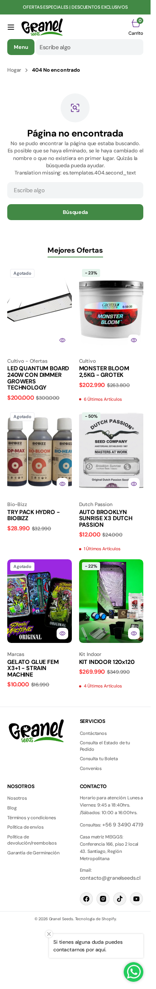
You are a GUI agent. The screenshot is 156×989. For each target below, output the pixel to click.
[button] (11, 27)
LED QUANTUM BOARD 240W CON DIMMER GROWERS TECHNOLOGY (38, 378)
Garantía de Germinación (33, 853)
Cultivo (87, 361)
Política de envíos (25, 827)
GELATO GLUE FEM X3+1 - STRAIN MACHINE (33, 668)
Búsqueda (75, 212)
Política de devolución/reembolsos (32, 840)
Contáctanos (93, 733)
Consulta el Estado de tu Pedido (105, 746)
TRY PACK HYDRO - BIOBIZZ (33, 515)
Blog (11, 808)
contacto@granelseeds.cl (110, 878)
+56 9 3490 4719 (122, 824)
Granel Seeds (61, 918)
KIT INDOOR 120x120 (107, 662)
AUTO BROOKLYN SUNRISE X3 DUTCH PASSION (105, 518)
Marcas (15, 654)
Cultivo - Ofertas (27, 361)
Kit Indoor (90, 654)
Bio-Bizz (17, 504)
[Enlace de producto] (39, 308)
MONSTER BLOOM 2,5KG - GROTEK (104, 372)
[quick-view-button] (62, 340)
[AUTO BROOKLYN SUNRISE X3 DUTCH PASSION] (111, 524)
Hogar (14, 70)
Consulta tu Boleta (99, 759)
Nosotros (17, 798)
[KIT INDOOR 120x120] (111, 667)
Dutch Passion (95, 504)
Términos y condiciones (31, 818)
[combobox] (89, 47)
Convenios (91, 768)
